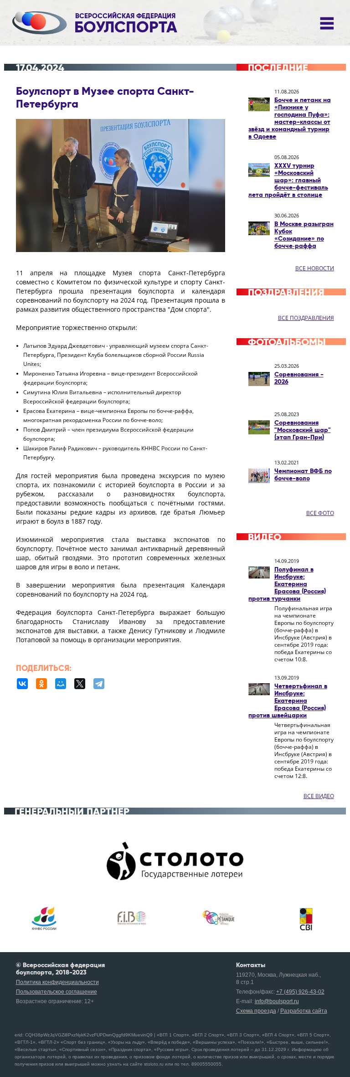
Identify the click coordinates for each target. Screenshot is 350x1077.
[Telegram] (98, 683)
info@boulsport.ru (277, 1001)
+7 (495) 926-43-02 (300, 992)
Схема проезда (256, 1011)
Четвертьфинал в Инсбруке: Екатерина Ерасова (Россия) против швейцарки (287, 700)
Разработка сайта (303, 1011)
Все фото (320, 513)
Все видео (319, 796)
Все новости (314, 268)
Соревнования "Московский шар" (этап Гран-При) (302, 429)
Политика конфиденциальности (57, 982)
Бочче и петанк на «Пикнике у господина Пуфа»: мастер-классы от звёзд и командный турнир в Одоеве (289, 118)
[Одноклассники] (41, 683)
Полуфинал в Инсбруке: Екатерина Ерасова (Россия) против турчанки (286, 584)
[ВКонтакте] (22, 683)
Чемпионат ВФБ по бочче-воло (303, 474)
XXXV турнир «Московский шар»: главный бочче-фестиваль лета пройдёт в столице (288, 180)
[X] (79, 683)
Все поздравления (306, 318)
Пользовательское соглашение (56, 992)
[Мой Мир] (60, 683)
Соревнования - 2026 (299, 378)
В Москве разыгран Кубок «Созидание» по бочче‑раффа (304, 235)
